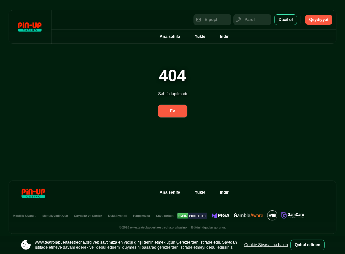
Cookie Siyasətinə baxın (266, 245)
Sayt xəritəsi (165, 216)
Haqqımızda (141, 216)
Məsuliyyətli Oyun (55, 216)
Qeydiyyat (318, 19)
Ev (172, 111)
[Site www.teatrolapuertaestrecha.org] (30, 27)
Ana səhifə (170, 36)
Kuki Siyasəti (117, 216)
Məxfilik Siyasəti (24, 216)
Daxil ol (286, 19)
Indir (224, 36)
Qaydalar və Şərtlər (88, 216)
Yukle (200, 36)
